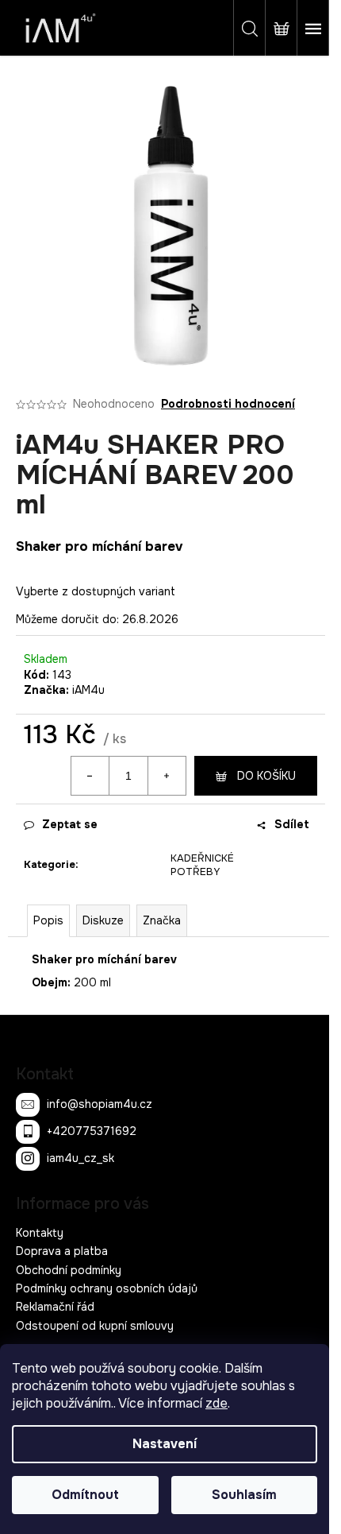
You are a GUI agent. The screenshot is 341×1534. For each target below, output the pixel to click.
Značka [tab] (162, 920)
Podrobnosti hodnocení (228, 404)
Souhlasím (244, 1494)
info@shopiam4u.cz (99, 1103)
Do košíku (266, 776)
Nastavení (164, 1443)
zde (216, 1403)
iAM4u (88, 690)
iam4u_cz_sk (80, 1157)
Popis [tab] (48, 920)
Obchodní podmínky (68, 1270)
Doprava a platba (62, 1251)
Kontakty (39, 1233)
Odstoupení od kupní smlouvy (95, 1326)
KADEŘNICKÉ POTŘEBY (202, 864)
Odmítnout (85, 1494)
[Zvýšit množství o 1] (167, 776)
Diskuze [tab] (103, 920)
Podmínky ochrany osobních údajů (106, 1288)
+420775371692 (91, 1130)
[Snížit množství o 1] (90, 776)
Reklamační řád (55, 1307)
